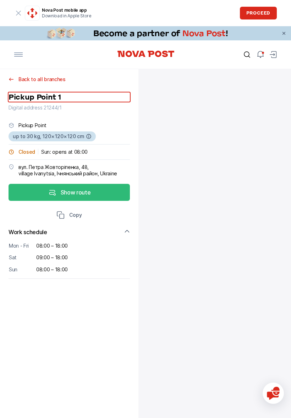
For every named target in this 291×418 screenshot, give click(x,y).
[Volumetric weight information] (89, 136)
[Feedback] (273, 393)
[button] (69, 216)
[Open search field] (247, 54)
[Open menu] (18, 54)
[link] (145, 33)
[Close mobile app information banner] (18, 13)
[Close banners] (284, 33)
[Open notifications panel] (260, 54)
